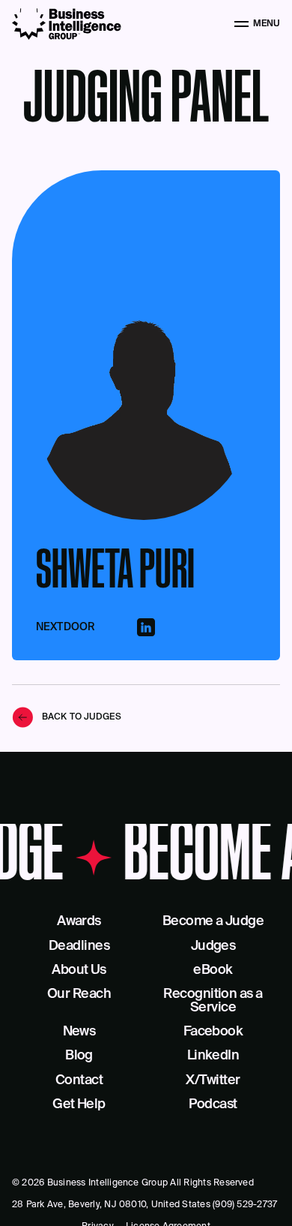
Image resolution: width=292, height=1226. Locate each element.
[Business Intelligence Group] (66, 24)
